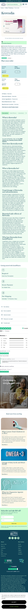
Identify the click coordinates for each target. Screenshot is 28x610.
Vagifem (19, 550)
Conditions (3, 548)
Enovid (19, 544)
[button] (26, 4)
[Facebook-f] (15, 538)
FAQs (2, 550)
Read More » (5, 444)
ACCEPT (14, 602)
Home (2, 8)
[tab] (5, 113)
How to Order (3, 544)
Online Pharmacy (9, 8)
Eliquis (19, 548)
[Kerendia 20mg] (14, 26)
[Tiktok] (10, 538)
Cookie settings (14, 606)
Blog (2, 552)
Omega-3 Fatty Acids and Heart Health (13, 463)
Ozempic (20, 552)
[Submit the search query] (20, 4)
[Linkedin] (18, 538)
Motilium (20, 546)
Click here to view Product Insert (10, 107)
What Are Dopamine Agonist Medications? (12, 492)
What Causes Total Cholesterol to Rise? (13, 432)
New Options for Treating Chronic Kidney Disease (12, 140)
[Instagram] (12, 538)
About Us (3, 546)
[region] (14, 601)
